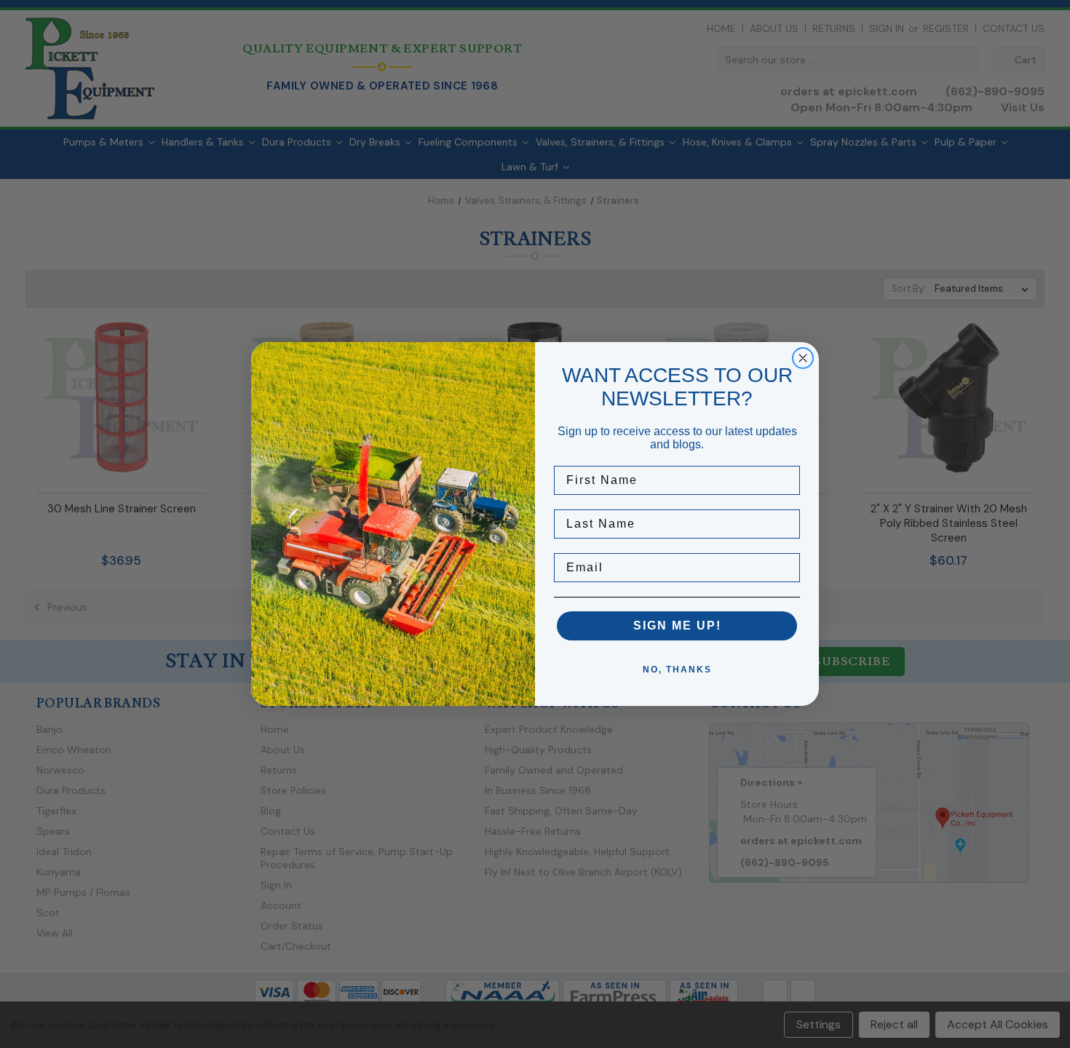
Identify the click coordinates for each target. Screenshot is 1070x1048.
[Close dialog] (803, 358)
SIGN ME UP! (677, 625)
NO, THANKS (677, 669)
